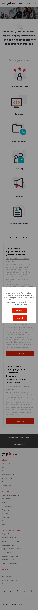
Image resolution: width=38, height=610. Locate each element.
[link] (17, 304)
